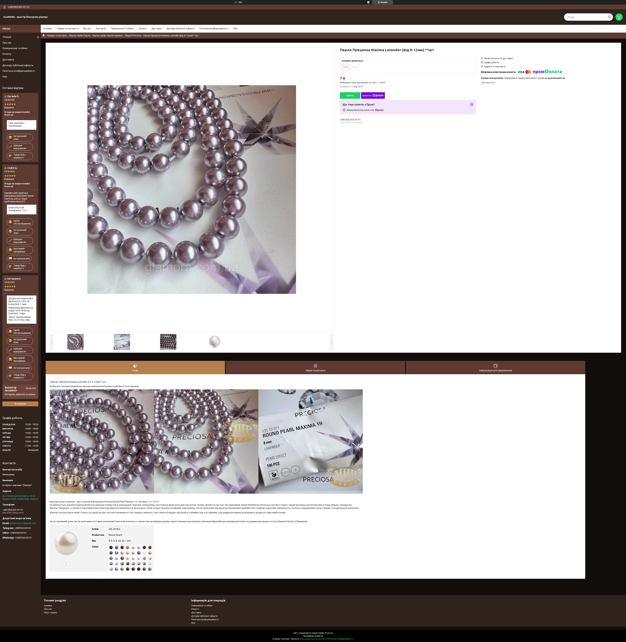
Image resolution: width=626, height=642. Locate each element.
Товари (6, 37)
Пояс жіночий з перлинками (16, 124)
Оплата (142, 28)
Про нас (87, 28)
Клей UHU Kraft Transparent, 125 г (17, 209)
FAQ (235, 28)
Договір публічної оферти (180, 28)
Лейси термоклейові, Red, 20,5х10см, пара (19, 318)
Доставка (156, 28)
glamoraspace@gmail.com (23, 523)
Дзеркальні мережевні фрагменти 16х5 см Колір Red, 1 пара (20, 301)
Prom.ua (329, 633)
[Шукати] (609, 17)
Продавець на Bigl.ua (313, 636)
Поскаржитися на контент (313, 639)
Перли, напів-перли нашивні (108, 35)
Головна (47, 28)
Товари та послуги (66, 28)
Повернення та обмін (122, 28)
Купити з (367, 95)
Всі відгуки (20, 403)
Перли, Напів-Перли (79, 35)
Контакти (101, 28)
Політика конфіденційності (213, 28)
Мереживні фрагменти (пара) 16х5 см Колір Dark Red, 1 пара (20, 310)
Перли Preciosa (133, 35)
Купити (350, 95)
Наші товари (50, 612)
